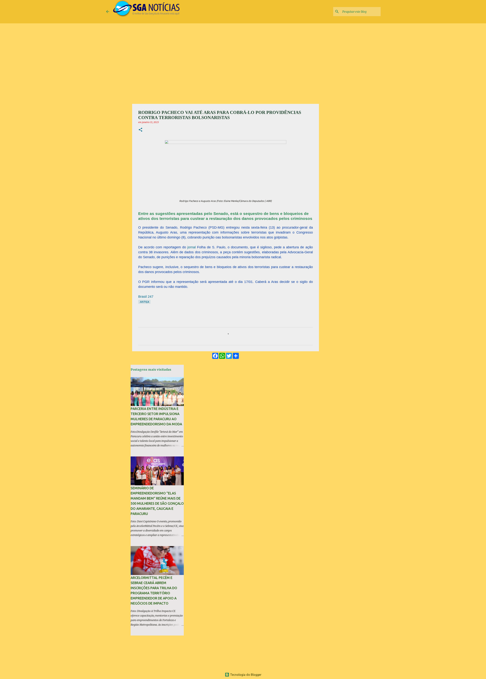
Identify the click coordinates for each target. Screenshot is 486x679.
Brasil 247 (145, 296)
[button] (140, 130)
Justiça (144, 302)
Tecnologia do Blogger (245, 674)
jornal (191, 247)
